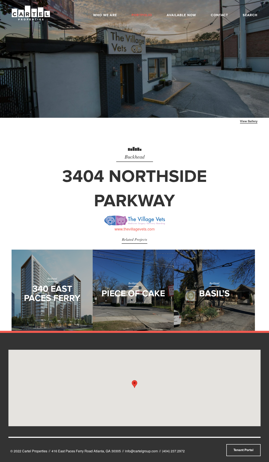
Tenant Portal (243, 450)
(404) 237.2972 (173, 451)
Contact (219, 15)
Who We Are (105, 15)
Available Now (181, 15)
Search (250, 15)
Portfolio (142, 15)
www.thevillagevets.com (135, 229)
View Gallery (248, 121)
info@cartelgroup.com (141, 451)
